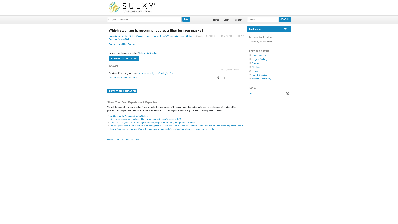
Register (238, 19)
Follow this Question (148, 52)
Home (216, 19)
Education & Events (118, 35)
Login (226, 19)
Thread (255, 71)
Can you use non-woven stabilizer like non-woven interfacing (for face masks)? (145, 119)
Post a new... (256, 28)
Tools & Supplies (259, 75)
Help (251, 93)
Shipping (255, 63)
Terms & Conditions (124, 139)
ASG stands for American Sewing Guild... (129, 115)
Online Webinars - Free (139, 35)
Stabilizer (256, 67)
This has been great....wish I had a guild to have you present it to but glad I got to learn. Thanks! (153, 122)
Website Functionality (261, 79)
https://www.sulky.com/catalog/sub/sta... (157, 73)
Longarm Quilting (259, 59)
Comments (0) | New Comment (123, 44)
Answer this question (123, 58)
